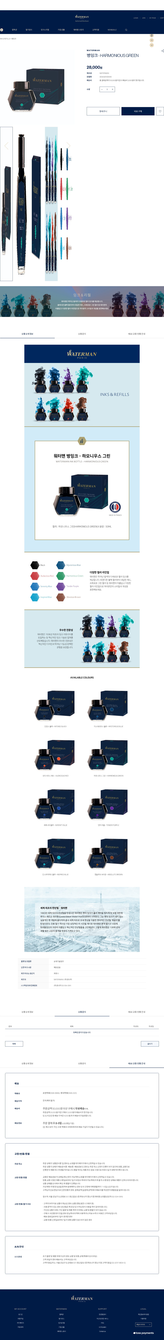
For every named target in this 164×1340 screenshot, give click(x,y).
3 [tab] (36, 204)
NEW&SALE (112, 30)
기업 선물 (61, 30)
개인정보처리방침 (143, 1314)
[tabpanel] (37, 86)
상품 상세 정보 (27, 334)
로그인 (20, 1314)
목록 (14, 1044)
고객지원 (95, 30)
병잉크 (14, 39)
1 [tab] (6, 204)
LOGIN (136, 18)
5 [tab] (66, 204)
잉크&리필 (61, 1323)
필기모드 (29, 30)
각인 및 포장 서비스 (102, 1319)
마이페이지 (20, 1323)
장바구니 (103, 111)
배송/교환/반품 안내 (136, 334)
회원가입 (20, 1319)
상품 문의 (82, 334)
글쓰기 (149, 1044)
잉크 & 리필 (45, 30)
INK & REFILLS (5, 39)
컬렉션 (14, 30)
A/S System (102, 1327)
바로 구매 (138, 111)
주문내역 (20, 1327)
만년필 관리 (102, 1314)
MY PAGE (153, 18)
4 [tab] (51, 204)
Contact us (102, 1331)
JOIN (143, 18)
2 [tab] (21, 204)
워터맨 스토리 (78, 30)
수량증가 (112, 89)
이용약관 (143, 1319)
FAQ (102, 1323)
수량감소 (102, 89)
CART (162, 18)
